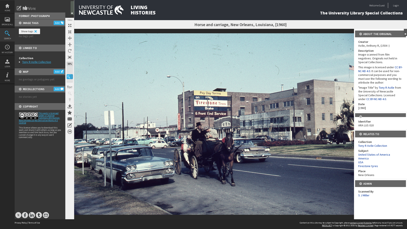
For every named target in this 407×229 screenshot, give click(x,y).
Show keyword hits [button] (70, 93)
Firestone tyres (368, 166)
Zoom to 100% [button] (70, 57)
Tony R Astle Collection (36, 62)
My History (7, 52)
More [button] (7, 80)
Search (7, 38)
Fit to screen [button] (70, 32)
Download (70, 106)
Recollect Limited (365, 225)
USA (360, 162)
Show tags (27, 31)
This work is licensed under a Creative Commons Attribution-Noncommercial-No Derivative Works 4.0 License (39, 118)
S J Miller (363, 195)
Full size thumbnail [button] (70, 25)
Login (7, 66)
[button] (70, 76)
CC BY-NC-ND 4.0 (376, 99)
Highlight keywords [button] (70, 100)
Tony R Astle (386, 87)
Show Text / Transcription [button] (70, 87)
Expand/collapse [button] (405, 32)
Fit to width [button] (70, 38)
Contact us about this (70, 119)
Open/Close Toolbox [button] (72, 8)
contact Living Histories (361, 222)
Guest (382, 5)
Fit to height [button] (70, 44)
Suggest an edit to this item (19, 8)
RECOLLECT (327, 225)
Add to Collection (70, 112)
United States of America (374, 154)
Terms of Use (34, 222)
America (363, 158)
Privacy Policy (21, 222)
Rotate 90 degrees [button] (70, 51)
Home (7, 10)
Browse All (7, 24)
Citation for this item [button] (70, 131)
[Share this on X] (18, 213)
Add (57, 22)
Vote (29, 8)
